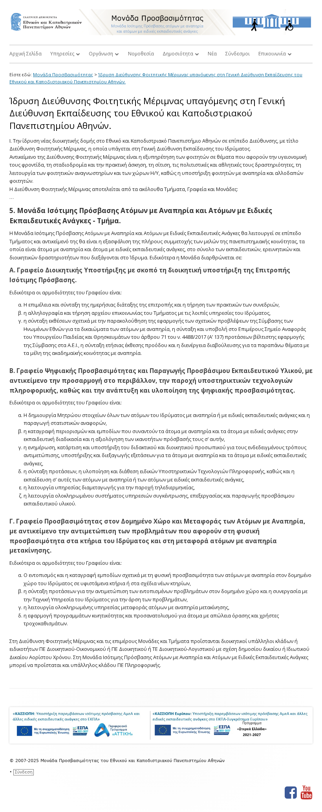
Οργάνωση (101, 53)
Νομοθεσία (141, 53)
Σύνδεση (24, 772)
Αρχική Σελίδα (25, 53)
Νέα (212, 53)
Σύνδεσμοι (237, 53)
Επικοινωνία (272, 53)
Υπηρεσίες (62, 53)
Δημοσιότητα (178, 53)
